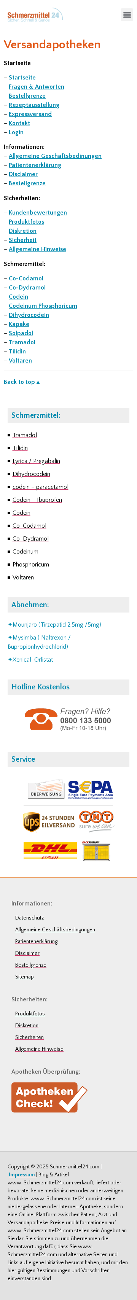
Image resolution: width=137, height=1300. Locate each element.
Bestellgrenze (27, 95)
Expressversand (30, 114)
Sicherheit (23, 240)
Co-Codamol (26, 278)
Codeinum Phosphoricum (43, 305)
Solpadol (21, 333)
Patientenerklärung (35, 165)
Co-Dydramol (27, 287)
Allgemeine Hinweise (37, 249)
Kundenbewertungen (38, 212)
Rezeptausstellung (34, 105)
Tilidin (17, 351)
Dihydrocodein (29, 315)
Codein (18, 296)
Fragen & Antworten (36, 86)
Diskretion (23, 231)
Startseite (22, 77)
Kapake (19, 324)
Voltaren (20, 360)
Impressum (22, 1175)
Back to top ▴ (22, 382)
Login (16, 132)
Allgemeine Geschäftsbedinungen (55, 156)
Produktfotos (26, 221)
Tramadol (22, 342)
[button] (127, 14)
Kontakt (19, 123)
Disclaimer (23, 174)
